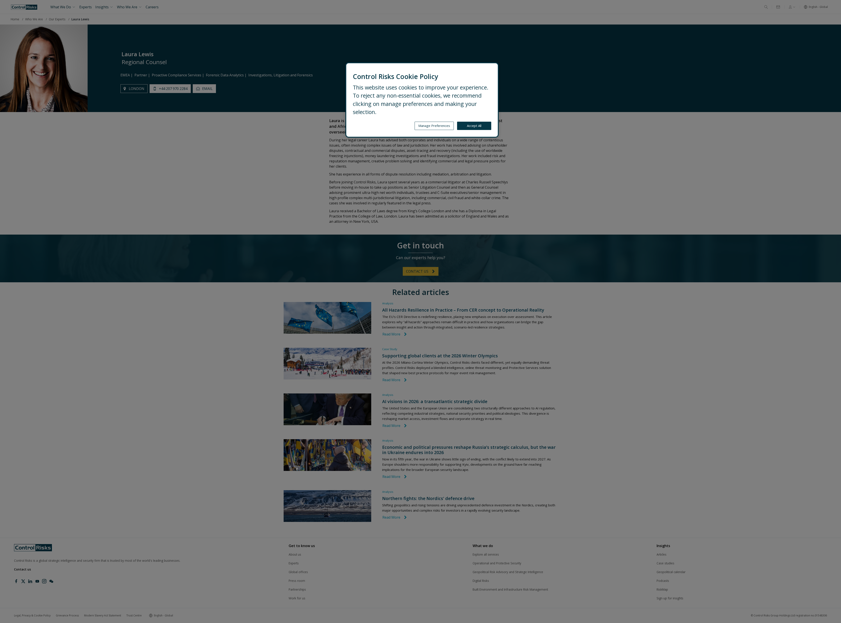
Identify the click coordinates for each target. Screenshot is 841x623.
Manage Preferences (434, 125)
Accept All (474, 125)
